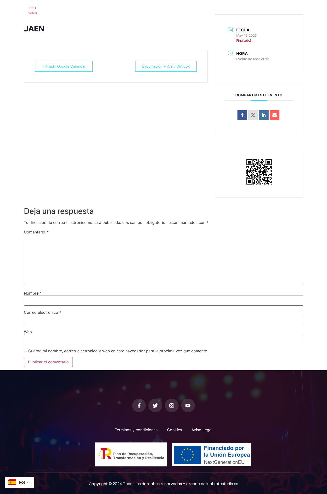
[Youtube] (188, 405)
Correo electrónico (42, 312)
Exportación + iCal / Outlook (166, 66)
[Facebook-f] (139, 405)
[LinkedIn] (264, 115)
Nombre (33, 293)
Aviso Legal (202, 429)
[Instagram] (172, 405)
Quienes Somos (123, 7)
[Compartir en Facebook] (242, 115)
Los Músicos (176, 7)
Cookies (174, 429)
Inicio (98, 7)
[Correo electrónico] (274, 115)
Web (28, 332)
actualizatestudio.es (219, 484)
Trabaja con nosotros (266, 7)
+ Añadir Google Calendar (64, 66)
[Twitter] (155, 405)
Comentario (36, 232)
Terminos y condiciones (136, 429)
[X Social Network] (253, 115)
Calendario (204, 7)
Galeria (151, 7)
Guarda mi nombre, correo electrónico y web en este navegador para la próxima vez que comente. (118, 351)
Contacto (230, 7)
